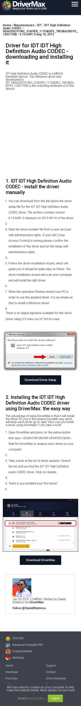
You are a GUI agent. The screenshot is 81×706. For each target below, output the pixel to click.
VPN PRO (18, 638)
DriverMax (37, 602)
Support (51, 665)
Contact (51, 672)
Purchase (11, 678)
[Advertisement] (40, 135)
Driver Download (56, 678)
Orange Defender (22, 651)
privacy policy (35, 698)
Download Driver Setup (40, 380)
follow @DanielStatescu (29, 608)
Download (12, 672)
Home (9, 665)
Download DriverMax (40, 560)
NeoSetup (18, 657)
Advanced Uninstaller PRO (27, 644)
